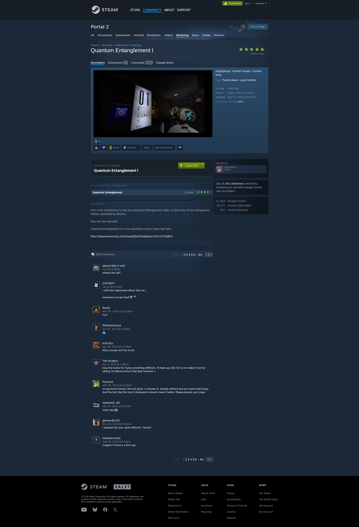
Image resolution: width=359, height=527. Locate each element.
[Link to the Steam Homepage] (105, 12)
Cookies (231, 511)
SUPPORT (184, 10)
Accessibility (234, 499)
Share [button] (147, 147)
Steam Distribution (178, 511)
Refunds (231, 517)
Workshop (107, 45)
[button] (97, 141)
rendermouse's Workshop (128, 45)
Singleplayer (223, 71)
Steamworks (175, 505)
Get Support (266, 505)
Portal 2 (95, 45)
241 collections (234, 183)
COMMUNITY (152, 10)
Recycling (206, 511)
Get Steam (265, 493)
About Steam (175, 493)
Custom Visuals (241, 71)
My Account (266, 511)
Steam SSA (174, 499)
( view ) (240, 101)
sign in (248, 3)
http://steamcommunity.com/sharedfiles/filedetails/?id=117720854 (132, 236)
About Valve (208, 493)
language (259, 3)
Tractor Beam (230, 80)
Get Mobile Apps (268, 499)
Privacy (231, 493)
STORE (135, 10)
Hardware (206, 505)
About (169, 10)
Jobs (203, 499)
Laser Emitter (248, 80)
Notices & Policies (237, 505)
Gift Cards (173, 517)
